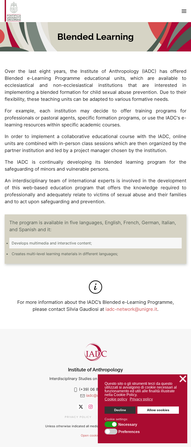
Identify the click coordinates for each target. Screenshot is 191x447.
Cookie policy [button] (116, 399)
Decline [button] (120, 410)
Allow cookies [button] (158, 410)
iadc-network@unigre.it (131, 309)
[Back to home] (13, 11)
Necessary (127, 425)
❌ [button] (183, 379)
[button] (184, 11)
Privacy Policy (78, 417)
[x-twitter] (81, 406)
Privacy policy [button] (141, 399)
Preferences (129, 432)
